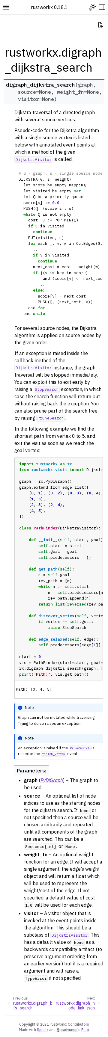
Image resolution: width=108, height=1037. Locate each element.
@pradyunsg (66, 1029)
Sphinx (42, 1029)
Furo (85, 1029)
